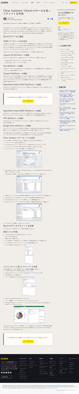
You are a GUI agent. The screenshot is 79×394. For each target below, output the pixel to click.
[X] (4, 372)
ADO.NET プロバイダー (24, 366)
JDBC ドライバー (23, 363)
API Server (22, 370)
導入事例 (61, 363)
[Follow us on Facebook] (48, 18)
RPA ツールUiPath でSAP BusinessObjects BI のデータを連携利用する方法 (67, 109)
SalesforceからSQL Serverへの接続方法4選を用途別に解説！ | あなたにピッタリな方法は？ (67, 122)
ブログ (60, 365)
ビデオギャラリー (62, 373)
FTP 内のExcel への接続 (66, 66)
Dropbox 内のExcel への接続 (67, 57)
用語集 (60, 371)
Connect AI (32, 363)
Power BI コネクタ (23, 376)
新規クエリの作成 (65, 77)
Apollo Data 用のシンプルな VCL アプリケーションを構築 (67, 118)
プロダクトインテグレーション (44, 364)
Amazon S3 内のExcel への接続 (68, 53)
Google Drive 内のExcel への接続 (67, 69)
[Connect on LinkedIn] (52, 18)
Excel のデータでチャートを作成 (67, 75)
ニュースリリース (52, 363)
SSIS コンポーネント (34, 365)
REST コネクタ (22, 372)
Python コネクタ (23, 368)
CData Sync (32, 361)
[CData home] (5, 2)
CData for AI (52, 2)
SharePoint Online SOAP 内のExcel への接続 (67, 60)
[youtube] (6, 372)
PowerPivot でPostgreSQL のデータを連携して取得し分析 (67, 129)
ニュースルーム (52, 365)
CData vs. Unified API (44, 373)
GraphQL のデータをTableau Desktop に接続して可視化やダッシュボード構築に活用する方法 (67, 95)
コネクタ (41, 361)
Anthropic (71, 362)
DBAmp (31, 367)
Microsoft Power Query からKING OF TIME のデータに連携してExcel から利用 (67, 114)
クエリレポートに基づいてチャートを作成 (68, 80)
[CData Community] (11, 372)
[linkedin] (2, 372)
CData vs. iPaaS (43, 371)
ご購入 (63, 2)
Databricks (71, 364)
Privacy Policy (5, 387)
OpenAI (70, 372)
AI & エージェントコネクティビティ (43, 367)
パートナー (42, 369)
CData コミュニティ (63, 361)
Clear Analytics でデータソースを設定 (68, 72)
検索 (66, 2)
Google (70, 366)
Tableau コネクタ (23, 378)
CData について (52, 361)
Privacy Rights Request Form (52, 387)
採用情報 (51, 373)
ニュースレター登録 (63, 369)
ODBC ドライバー (10, 28)
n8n (70, 370)
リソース (61, 367)
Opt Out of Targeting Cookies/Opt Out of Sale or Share (66, 390)
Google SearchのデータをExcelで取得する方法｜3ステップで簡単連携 (67, 91)
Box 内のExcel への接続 (66, 55)
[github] (8, 372)
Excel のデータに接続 (64, 49)
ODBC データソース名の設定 (67, 51)
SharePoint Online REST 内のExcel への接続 (67, 63)
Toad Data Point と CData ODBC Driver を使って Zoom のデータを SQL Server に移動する (66, 100)
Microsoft (71, 368)
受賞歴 (50, 367)
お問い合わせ (73, 2)
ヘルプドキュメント (13, 49)
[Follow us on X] (50, 18)
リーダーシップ (52, 369)
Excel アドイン (22, 374)
